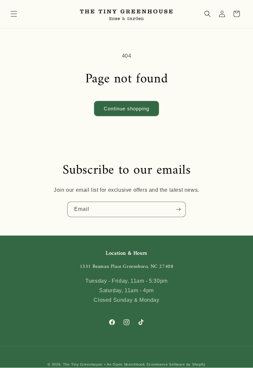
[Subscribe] (178, 209)
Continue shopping (126, 108)
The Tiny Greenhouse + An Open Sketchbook (104, 364)
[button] (14, 14)
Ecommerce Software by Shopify (176, 364)
